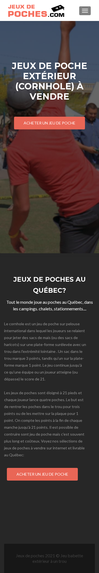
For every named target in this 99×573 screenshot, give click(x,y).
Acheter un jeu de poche (49, 123)
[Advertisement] (49, 172)
